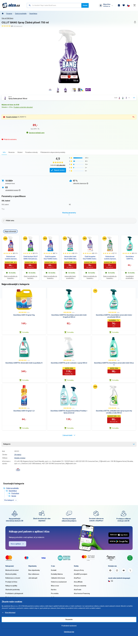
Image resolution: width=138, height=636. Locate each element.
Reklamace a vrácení (12, 578)
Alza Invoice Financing (82, 593)
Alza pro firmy (79, 570)
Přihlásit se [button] (106, 6)
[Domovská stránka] (3, 13)
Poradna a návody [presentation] (31, 152)
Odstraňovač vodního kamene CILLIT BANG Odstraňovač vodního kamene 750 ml (110, 258)
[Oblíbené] (123, 5)
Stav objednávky (34, 570)
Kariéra (53, 589)
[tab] (4, 152)
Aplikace (54, 597)
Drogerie (9, 13)
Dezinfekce (33, 13)
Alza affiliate (78, 582)
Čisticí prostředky (21, 13)
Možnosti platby (10, 574)
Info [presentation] (4, 152)
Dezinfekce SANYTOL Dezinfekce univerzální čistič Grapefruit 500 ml (130, 258)
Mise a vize (55, 586)
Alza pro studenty (80, 586)
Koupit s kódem (11, 117)
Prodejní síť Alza (11, 582)
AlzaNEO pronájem (80, 574)
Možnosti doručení (12, 570)
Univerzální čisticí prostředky (70, 277)
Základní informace (58, 578)
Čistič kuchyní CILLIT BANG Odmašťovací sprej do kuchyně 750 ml (31, 258)
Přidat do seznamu (10, 139)
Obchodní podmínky (12, 589)
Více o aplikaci (16, 544)
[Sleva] (5, 238)
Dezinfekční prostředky (130, 277)
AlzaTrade (77, 589)
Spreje (13, 496)
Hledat (85, 5)
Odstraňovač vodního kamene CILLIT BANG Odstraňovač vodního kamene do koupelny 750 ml (11, 258)
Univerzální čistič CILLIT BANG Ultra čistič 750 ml (70, 258)
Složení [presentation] (19, 152)
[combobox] (54, 5)
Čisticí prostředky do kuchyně (30, 277)
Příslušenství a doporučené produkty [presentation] (53, 152)
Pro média (54, 593)
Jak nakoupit (32, 578)
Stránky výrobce (19, 458)
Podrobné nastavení (69, 626)
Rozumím (69, 619)
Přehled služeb (10, 597)
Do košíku (25, 332)
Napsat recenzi (59, 170)
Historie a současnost (59, 582)
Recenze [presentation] (12, 152)
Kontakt (53, 570)
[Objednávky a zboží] (119, 5)
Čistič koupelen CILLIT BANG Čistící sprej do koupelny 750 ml (50, 258)
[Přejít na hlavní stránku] (11, 5)
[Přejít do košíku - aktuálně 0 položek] (134, 5)
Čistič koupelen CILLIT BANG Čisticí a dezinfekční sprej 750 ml (90, 258)
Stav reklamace (33, 574)
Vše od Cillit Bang (7, 18)
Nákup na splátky (11, 586)
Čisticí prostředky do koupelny (10, 277)
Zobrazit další (67, 435)
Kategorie (6, 444)
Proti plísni (15, 493)
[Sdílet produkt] (134, 22)
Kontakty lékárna (57, 574)
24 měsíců (17, 454)
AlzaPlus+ (77, 578)
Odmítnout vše (69, 632)
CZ (112, 581)
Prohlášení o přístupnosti (14, 593)
